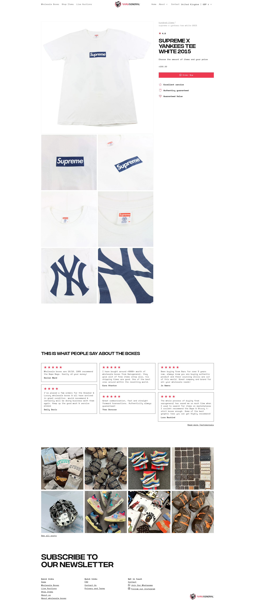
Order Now (188, 74)
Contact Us (91, 585)
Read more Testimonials (201, 424)
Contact (132, 582)
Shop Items (47, 591)
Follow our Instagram (143, 588)
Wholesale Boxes (50, 585)
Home (43, 582)
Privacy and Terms (95, 588)
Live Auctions (49, 588)
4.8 (164, 33)
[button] (164, 4)
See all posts (49, 535)
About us (46, 595)
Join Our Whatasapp (142, 585)
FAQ (86, 582)
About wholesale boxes (53, 598)
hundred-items (166, 22)
